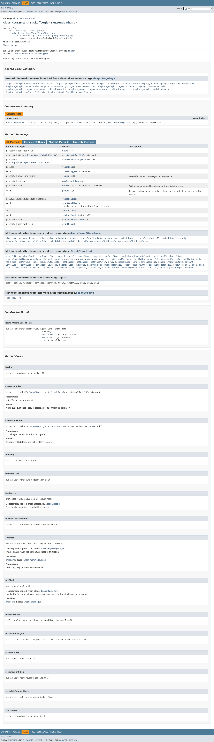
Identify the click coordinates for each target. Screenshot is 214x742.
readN (15, 267)
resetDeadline (69, 199)
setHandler (35, 267)
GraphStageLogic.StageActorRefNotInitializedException (36, 89)
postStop (178, 265)
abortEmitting (13, 256)
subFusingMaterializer (133, 267)
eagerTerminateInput (41, 259)
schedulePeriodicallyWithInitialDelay (27, 241)
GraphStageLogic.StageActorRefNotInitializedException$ (99, 89)
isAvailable (12, 265)
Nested (13, 12)
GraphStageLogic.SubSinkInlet (149, 89)
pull (187, 265)
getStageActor (98, 262)
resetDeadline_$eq (72, 203)
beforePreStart (47, 256)
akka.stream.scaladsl (24, 18)
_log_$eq (10, 298)
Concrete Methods (83, 142)
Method (39, 12)
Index (53, 3)
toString (152, 267)
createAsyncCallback (17, 259)
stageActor (94, 267)
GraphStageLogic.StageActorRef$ (147, 86)
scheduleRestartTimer (74, 219)
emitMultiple (108, 259)
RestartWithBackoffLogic (19, 122)
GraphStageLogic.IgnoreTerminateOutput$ (73, 86)
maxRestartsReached (72, 181)
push (194, 265)
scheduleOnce (112, 238)
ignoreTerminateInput (144, 262)
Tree (33, 3)
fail (201, 259)
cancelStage (83, 256)
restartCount (69, 210)
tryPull (189, 267)
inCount (189, 262)
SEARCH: (178, 9)
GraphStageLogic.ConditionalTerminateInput (29, 83)
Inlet (84, 159)
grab (110, 262)
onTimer (66, 185)
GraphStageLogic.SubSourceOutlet (24, 92)
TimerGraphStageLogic (86, 233)
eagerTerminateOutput (66, 259)
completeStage (111, 256)
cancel (61, 256)
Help (59, 3)
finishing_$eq (69, 171)
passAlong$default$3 (111, 265)
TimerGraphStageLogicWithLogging (30, 54)
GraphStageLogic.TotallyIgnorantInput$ (69, 92)
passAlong (92, 265)
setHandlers (63, 267)
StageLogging (10, 45)
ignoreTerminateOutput (170, 262)
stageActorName (110, 267)
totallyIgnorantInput (171, 267)
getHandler (68, 262)
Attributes (77, 122)
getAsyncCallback (27, 262)
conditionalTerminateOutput (167, 256)
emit (82, 259)
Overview (5, 3)
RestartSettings (117, 122)
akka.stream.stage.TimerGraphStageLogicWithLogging (44, 35)
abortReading (30, 256)
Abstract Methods (59, 142)
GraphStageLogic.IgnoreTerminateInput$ (27, 86)
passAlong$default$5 (160, 265)
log (19, 298)
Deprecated (42, 3)
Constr (29, 12)
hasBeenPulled (122, 262)
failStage (11, 262)
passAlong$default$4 (135, 265)
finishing (67, 167)
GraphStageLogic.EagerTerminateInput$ (128, 83)
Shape (70, 22)
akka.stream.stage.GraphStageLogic (26, 30)
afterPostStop (13, 238)
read (201, 265)
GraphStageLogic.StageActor (113, 86)
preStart (67, 191)
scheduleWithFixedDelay (107, 241)
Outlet (83, 155)
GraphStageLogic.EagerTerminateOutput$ (172, 83)
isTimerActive (45, 238)
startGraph (68, 224)
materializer (66, 265)
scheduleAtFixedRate (67, 238)
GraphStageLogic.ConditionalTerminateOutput (80, 83)
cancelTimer (29, 238)
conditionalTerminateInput (135, 256)
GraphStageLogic (104, 78)
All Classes (7, 8)
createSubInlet (70, 155)
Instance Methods (34, 142)
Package (16, 3)
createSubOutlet (71, 159)
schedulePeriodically (149, 238)
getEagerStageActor (49, 262)
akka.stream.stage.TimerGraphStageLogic (33, 33)
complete (96, 256)
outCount (80, 265)
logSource (67, 176)
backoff (66, 151)
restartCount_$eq (71, 215)
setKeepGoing (79, 267)
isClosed (40, 265)
